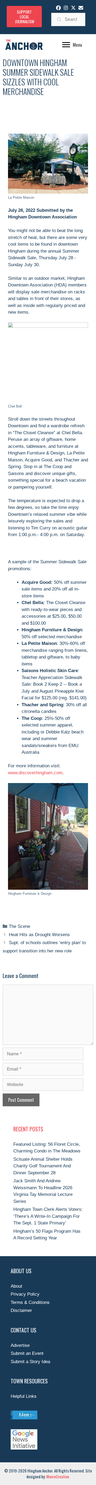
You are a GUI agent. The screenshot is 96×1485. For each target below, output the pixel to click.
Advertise (20, 1345)
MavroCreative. (58, 1476)
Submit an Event (27, 1353)
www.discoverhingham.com (35, 772)
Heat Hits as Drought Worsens (39, 934)
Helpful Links (24, 1396)
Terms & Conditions (30, 1302)
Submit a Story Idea (30, 1361)
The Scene (19, 926)
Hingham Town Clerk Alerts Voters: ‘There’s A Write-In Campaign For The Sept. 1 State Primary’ (48, 1216)
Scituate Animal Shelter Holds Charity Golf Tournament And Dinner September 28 (43, 1166)
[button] (58, 7)
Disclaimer (21, 1310)
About (16, 1286)
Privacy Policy (25, 1294)
